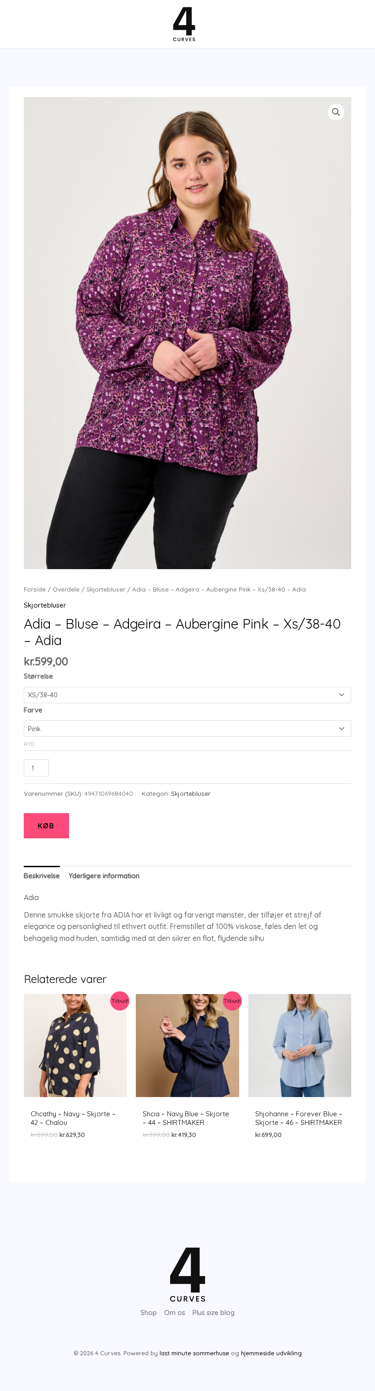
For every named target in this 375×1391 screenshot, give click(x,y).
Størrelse (38, 676)
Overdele (66, 589)
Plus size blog (214, 1312)
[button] (336, 112)
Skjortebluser (105, 589)
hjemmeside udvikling (271, 1353)
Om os (174, 1312)
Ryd (29, 743)
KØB (46, 825)
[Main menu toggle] (24, 24)
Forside (35, 589)
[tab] (42, 875)
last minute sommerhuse (194, 1353)
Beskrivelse (42, 875)
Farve (33, 710)
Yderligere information (104, 875)
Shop (148, 1312)
